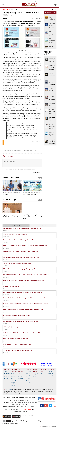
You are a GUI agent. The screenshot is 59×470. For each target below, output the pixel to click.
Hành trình (21, 378)
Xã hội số (12, 9)
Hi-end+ (43, 375)
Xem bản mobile (12, 414)
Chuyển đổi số (30, 389)
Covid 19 (28, 393)
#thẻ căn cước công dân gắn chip (22, 150)
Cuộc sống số (7, 373)
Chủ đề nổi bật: (8, 389)
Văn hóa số (6, 376)
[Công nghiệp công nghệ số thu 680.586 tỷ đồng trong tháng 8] (12, 210)
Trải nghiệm (20, 370)
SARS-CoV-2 (23, 393)
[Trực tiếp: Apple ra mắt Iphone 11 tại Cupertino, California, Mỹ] (50, 112)
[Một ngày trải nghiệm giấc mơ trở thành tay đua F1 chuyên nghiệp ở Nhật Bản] (50, 98)
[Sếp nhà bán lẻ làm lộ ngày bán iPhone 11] (50, 119)
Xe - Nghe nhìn (43, 370)
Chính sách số (18, 9)
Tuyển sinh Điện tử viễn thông (12, 393)
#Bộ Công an (33, 150)
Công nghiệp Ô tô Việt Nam (12, 391)
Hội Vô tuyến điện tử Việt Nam (19, 389)
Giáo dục (6, 378)
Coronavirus (34, 393)
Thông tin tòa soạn (51, 426)
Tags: (5, 150)
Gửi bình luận (37, 172)
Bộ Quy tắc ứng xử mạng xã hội (37, 391)
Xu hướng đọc (16, 225)
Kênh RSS (43, 426)
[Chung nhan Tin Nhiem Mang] (10, 423)
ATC (23, 1)
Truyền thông (35, 370)
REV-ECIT (29, 1)
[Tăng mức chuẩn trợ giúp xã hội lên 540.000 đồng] (12, 187)
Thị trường (28, 382)
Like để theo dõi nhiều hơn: (29, 416)
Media (34, 376)
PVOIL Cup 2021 (46, 393)
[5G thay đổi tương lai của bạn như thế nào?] (50, 141)
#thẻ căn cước (10, 150)
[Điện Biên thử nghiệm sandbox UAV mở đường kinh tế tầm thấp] (32, 187)
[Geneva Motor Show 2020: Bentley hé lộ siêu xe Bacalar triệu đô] (50, 75)
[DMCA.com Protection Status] (7, 421)
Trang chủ (6, 9)
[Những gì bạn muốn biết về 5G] (50, 134)
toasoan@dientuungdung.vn (20, 411)
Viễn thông (13, 375)
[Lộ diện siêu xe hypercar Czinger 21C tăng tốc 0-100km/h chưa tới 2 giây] (50, 83)
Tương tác (51, 369)
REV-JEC (35, 1)
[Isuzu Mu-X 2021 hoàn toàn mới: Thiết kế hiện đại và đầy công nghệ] (50, 60)
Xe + (42, 373)
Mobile (12, 373)
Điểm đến (20, 376)
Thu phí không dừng (24, 391)
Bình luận (43, 225)
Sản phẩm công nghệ (14, 370)
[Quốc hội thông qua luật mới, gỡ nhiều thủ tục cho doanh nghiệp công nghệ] (50, 18)
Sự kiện (5, 371)
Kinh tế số (29, 369)
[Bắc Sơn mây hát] (50, 105)
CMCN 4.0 (39, 393)
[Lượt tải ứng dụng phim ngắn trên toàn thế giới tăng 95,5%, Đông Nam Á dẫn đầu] (32, 211)
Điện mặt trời (38, 389)
